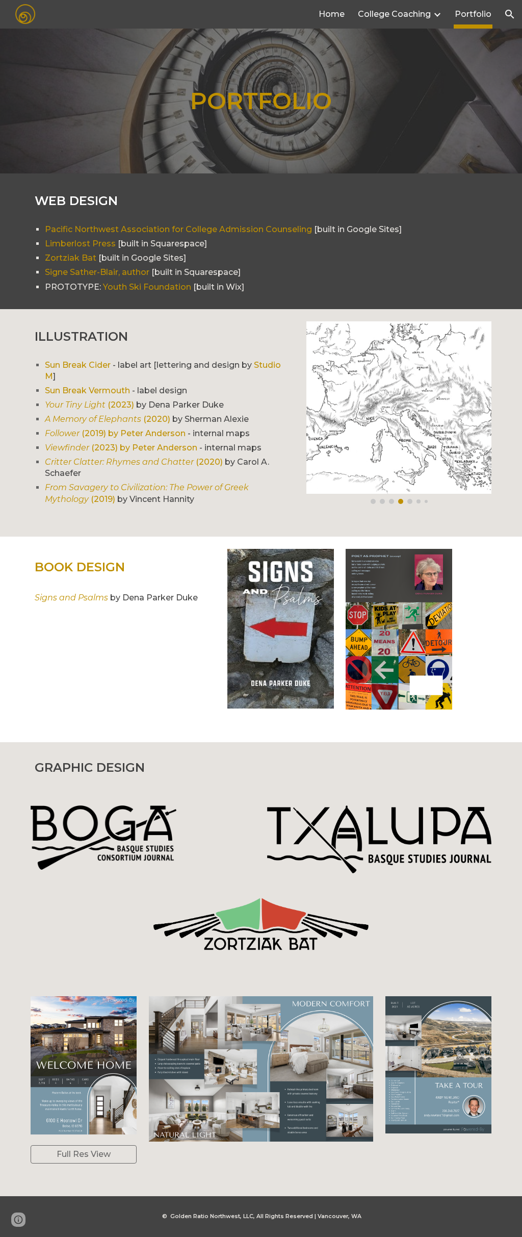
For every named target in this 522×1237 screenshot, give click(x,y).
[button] (510, 14)
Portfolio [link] (473, 14)
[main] (260, 101)
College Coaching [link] (394, 14)
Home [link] (332, 14)
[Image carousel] (398, 412)
